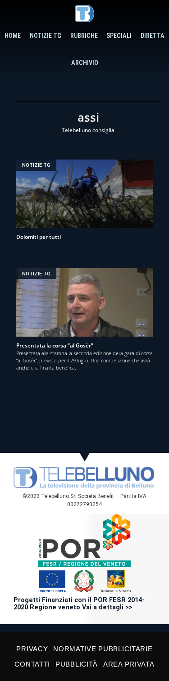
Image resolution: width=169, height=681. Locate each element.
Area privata (128, 664)
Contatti (32, 664)
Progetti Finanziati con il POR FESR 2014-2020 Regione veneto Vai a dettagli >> (79, 603)
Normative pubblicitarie (102, 649)
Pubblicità (76, 664)
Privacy (32, 649)
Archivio (84, 63)
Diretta (152, 36)
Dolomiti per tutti (38, 237)
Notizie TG (45, 36)
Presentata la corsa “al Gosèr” (54, 345)
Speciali (119, 36)
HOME (13, 36)
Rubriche (84, 36)
